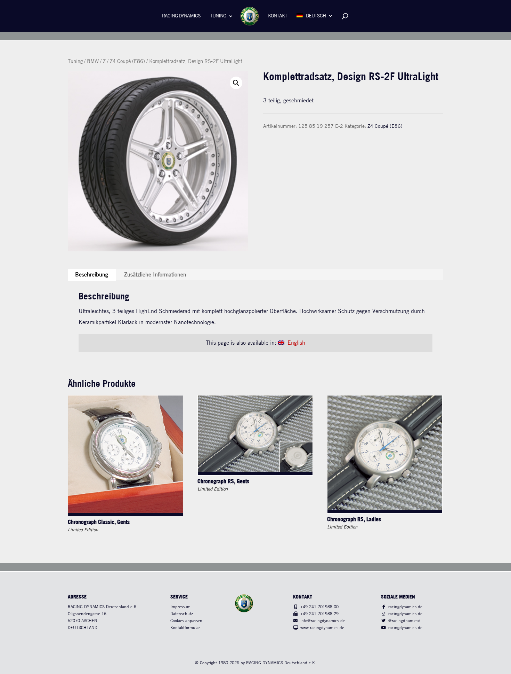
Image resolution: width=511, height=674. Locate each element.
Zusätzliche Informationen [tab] (155, 275)
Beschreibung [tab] (91, 275)
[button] (236, 83)
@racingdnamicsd (404, 621)
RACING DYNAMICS (181, 16)
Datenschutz (181, 614)
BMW (93, 61)
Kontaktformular (185, 628)
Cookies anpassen (186, 621)
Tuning (218, 16)
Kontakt (277, 16)
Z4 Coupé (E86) (127, 61)
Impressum (180, 607)
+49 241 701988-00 (319, 607)
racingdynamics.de (405, 607)
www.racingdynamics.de (322, 628)
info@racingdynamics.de (322, 621)
